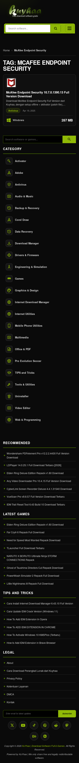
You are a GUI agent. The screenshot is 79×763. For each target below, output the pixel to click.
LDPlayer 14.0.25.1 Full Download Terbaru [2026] (34, 465)
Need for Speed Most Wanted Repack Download (33, 540)
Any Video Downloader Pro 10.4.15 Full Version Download (39, 481)
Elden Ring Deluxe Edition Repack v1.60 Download (35, 473)
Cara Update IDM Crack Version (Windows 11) (32, 611)
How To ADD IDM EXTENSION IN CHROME (31, 627)
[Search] (55, 28)
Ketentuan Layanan (17, 686)
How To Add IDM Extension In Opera (27, 619)
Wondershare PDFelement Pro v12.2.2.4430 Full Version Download (38, 455)
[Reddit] (56, 725)
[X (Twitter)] (12, 725)
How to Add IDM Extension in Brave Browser (31, 642)
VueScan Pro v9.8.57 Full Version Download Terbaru (36, 496)
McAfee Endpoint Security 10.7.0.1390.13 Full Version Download (37, 94)
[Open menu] (69, 28)
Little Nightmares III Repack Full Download (30, 583)
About (10, 662)
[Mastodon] (67, 725)
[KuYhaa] (25, 11)
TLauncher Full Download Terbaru (25, 548)
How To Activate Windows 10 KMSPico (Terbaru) (33, 634)
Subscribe (67, 713)
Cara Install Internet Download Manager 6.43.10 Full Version (40, 603)
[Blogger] (45, 736)
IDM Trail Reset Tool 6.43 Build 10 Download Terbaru (36, 504)
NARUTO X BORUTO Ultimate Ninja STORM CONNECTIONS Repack (32, 558)
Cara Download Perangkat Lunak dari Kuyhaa (32, 670)
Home (6, 50)
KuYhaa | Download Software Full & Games (43, 745)
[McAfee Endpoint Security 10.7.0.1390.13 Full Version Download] (39, 100)
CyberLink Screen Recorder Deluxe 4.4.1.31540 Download (39, 488)
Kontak (10, 702)
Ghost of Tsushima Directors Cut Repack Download (35, 567)
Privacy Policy (14, 678)
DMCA (10, 694)
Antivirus (13, 110)
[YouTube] (23, 725)
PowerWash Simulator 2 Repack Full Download (33, 575)
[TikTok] (34, 725)
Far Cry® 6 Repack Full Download (25, 532)
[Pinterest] (45, 725)
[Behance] (34, 736)
